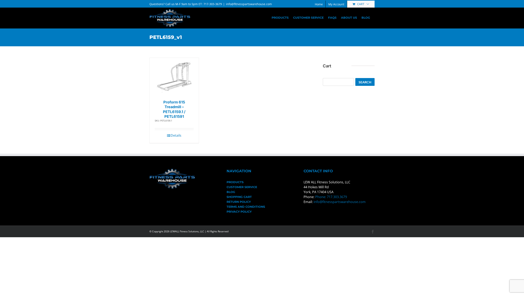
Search (365, 82)
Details (176, 135)
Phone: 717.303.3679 (331, 197)
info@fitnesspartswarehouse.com (249, 4)
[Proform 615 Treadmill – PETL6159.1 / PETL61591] (174, 78)
